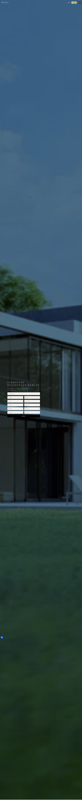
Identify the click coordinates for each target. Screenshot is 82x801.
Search (24, 416)
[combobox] (15, 397)
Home (69, 2)
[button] (74, 3)
